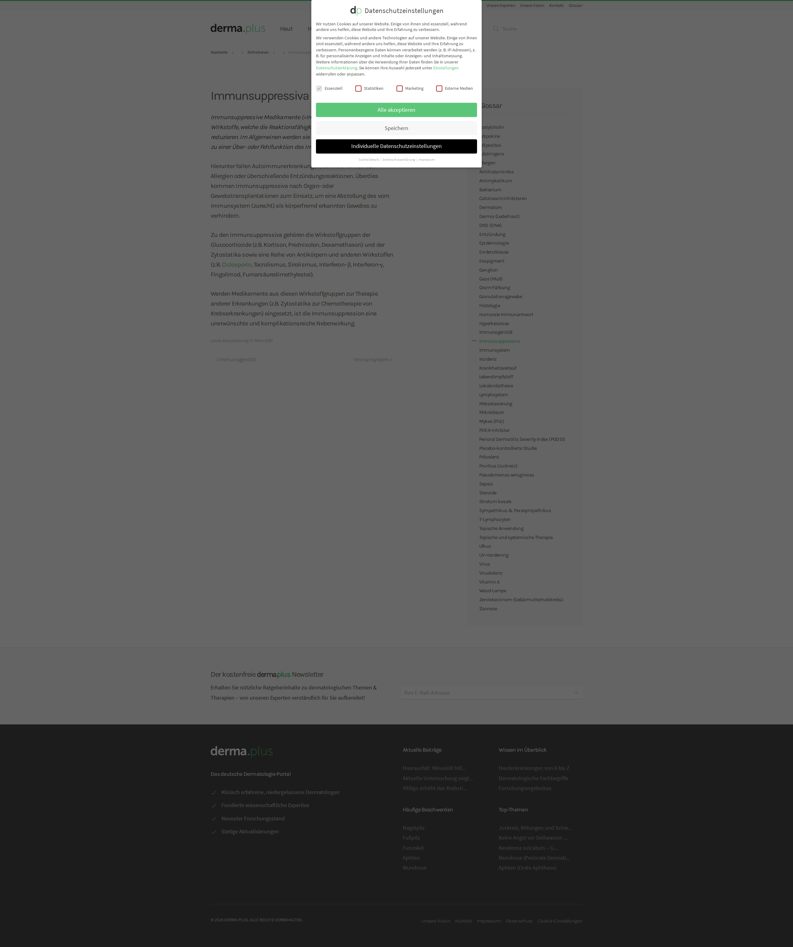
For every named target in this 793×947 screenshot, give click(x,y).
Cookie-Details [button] (369, 160)
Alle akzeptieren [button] (396, 109)
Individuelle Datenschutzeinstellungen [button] (396, 146)
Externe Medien (459, 88)
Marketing (414, 88)
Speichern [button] (396, 128)
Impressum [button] (426, 160)
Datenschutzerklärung (336, 68)
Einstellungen (446, 68)
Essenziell (334, 88)
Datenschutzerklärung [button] (399, 160)
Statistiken (373, 88)
